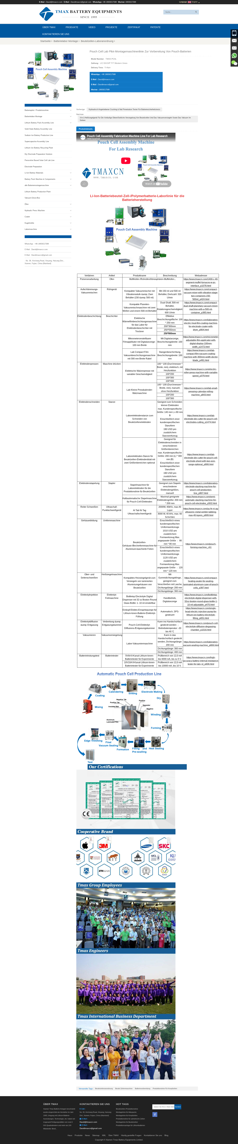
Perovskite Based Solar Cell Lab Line (39, 160)
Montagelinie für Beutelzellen (127, 1122)
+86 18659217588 (109, 2)
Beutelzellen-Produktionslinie (127, 1109)
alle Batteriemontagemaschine (37, 185)
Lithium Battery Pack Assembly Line (39, 123)
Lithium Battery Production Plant (38, 192)
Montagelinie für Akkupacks (126, 1112)
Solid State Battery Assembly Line (38, 129)
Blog (166, 1135)
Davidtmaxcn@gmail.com (81, 2)
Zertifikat (134, 27)
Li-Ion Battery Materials (34, 173)
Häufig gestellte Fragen (131, 1135)
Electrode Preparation (33, 167)
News (87, 1135)
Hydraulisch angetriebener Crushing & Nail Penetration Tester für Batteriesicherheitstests (124, 109)
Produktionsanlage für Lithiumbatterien (130, 1125)
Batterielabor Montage (66, 41)
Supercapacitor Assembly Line (37, 141)
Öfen (27, 204)
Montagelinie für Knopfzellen (126, 1115)
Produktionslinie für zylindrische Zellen (130, 1119)
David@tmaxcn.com (54, 2)
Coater (27, 217)
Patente (155, 27)
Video (91, 27)
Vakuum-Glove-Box (32, 198)
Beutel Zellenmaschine (123, 1089)
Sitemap (95, 1135)
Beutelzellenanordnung (104, 1089)
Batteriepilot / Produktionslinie (36, 110)
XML (104, 1135)
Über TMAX (49, 27)
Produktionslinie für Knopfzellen (165, 1089)
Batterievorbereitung (142, 1089)
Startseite (45, 41)
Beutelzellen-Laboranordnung (97, 41)
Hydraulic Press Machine (35, 210)
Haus (70, 1135)
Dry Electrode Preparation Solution (38, 154)
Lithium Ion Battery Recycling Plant (39, 148)
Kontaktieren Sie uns (55, 34)
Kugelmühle (29, 223)
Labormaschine (31, 229)
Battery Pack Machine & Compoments (40, 179)
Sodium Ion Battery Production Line (39, 135)
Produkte (72, 27)
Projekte (111, 27)
